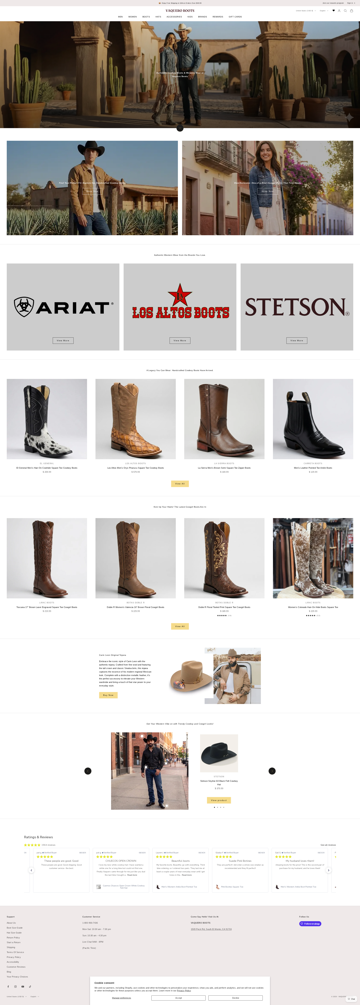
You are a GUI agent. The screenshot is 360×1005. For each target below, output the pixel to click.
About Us (11, 923)
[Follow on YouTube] (22, 986)
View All (180, 484)
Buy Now (108, 695)
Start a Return (13, 942)
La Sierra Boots (224, 463)
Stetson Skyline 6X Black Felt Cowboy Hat (219, 783)
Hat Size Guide (14, 932)
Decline (235, 998)
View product (219, 800)
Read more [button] (132, 875)
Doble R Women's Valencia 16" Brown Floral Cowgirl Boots (135, 607)
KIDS (190, 17)
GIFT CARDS (235, 17)
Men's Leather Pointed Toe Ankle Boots (313, 468)
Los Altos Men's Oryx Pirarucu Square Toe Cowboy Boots (135, 468)
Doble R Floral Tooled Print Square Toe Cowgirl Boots (224, 607)
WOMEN (132, 17)
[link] (61, 887)
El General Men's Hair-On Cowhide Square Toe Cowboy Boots (46, 468)
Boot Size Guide (15, 928)
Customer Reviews (16, 967)
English (323, 11)
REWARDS (218, 17)
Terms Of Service (15, 952)
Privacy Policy (184, 990)
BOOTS (146, 17)
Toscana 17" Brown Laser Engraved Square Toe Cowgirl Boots (46, 607)
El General (47, 463)
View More (63, 340)
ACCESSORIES (174, 17)
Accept (178, 998)
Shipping (11, 947)
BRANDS (202, 17)
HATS (158, 17)
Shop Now (92, 191)
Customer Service (91, 917)
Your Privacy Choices (17, 976)
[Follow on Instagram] (15, 986)
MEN (120, 17)
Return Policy (13, 937)
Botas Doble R (136, 603)
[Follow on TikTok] (30, 986)
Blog (9, 972)
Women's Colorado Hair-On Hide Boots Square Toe (313, 607)
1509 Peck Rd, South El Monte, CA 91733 (211, 929)
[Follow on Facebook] (8, 986)
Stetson (219, 777)
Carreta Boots (313, 463)
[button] (31, 870)
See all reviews (328, 845)
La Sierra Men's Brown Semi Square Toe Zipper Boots (224, 468)
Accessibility (13, 962)
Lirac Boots (46, 603)
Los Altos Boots (135, 463)
